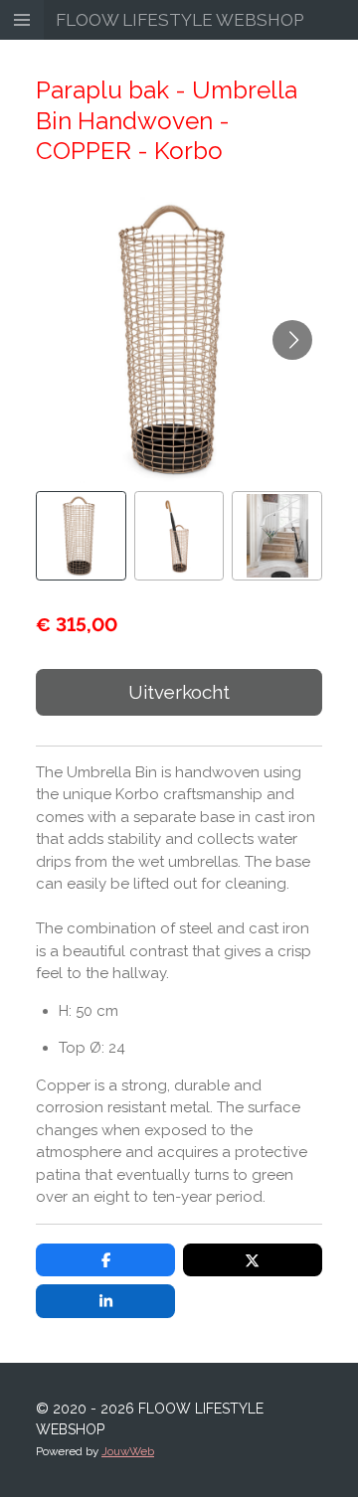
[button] (81, 536)
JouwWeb (127, 1451)
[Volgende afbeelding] (292, 340)
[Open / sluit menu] (22, 20)
